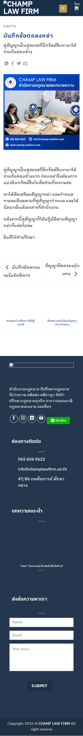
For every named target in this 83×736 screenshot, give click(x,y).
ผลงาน (9, 26)
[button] (63, 9)
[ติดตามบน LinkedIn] (32, 419)
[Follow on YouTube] (41, 419)
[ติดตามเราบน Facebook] (14, 419)
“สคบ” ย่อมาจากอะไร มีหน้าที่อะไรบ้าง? (41, 566)
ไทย (77, 4)
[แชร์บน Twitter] (19, 64)
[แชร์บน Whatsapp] (6, 64)
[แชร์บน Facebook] (13, 64)
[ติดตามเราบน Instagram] (23, 419)
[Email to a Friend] (25, 64)
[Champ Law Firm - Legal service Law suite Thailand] (26, 8)
